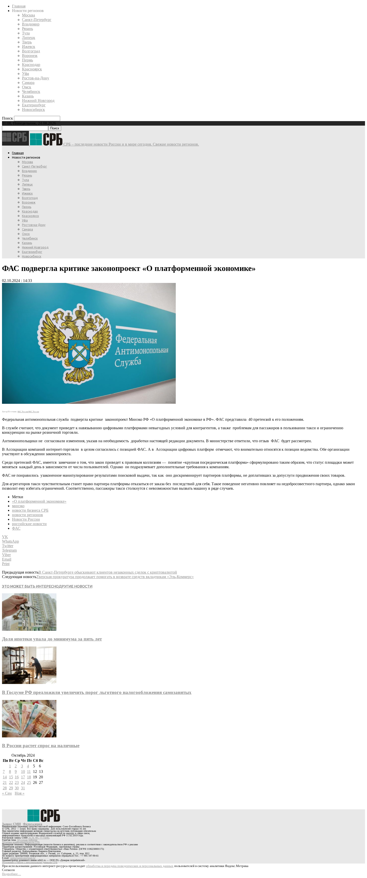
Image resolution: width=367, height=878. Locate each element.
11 (29, 771)
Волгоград (31, 51)
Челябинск (31, 91)
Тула (26, 33)
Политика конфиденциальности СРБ (21, 842)
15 (11, 777)
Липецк (28, 37)
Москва (28, 15)
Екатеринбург (34, 105)
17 (23, 777)
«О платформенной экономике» (39, 501)
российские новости (29, 524)
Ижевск (28, 46)
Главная (18, 6)
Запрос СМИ (11, 824)
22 (11, 782)
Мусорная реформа (27, 840)
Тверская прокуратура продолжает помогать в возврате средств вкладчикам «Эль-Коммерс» (115, 577)
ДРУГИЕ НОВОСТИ (75, 586)
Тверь (27, 42)
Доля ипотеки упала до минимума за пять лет (52, 639)
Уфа (25, 73)
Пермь (27, 60)
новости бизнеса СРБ (30, 510)
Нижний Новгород (38, 100)
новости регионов (27, 515)
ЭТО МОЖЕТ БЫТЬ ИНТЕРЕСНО (30, 586)
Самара (28, 82)
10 (23, 771)
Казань (28, 96)
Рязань (27, 28)
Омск (26, 87)
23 (17, 782)
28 (5, 788)
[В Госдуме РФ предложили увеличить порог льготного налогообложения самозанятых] (29, 682)
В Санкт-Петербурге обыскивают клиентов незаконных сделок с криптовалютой (107, 572)
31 (23, 788)
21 (5, 782)
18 (29, 777)
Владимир (30, 24)
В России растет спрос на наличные (40, 745)
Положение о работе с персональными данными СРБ (29, 862)
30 (17, 788)
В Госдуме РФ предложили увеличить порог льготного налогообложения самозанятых (96, 692)
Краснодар (31, 64)
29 (11, 788)
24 (23, 782)
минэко (18, 506)
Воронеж (29, 55)
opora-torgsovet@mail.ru (22, 858)
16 (17, 777)
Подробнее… (11, 874)
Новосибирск (33, 109)
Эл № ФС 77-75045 (38, 837)
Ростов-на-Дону (35, 78)
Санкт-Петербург (36, 19)
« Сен (7, 793)
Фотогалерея (32, 824)
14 (5, 777)
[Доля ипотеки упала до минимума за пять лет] (29, 629)
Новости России (26, 519)
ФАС (16, 528)
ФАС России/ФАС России (28, 412)
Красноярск (32, 69)
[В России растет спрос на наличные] (29, 736)
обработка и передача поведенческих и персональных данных (130, 866)
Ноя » (19, 793)
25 (29, 782)
